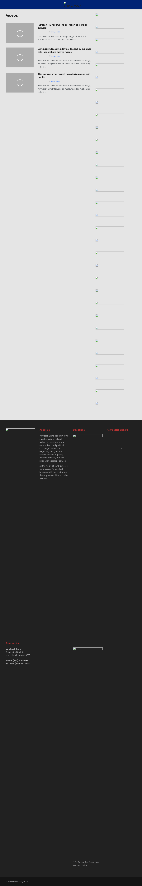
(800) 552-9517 (22, 663)
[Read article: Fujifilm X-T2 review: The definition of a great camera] (20, 33)
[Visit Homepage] (73, 4)
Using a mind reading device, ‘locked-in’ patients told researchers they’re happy (64, 50)
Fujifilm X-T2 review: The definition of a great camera (62, 26)
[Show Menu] (7, 4)
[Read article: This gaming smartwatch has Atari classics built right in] (20, 83)
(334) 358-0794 (21, 660)
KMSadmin (55, 32)
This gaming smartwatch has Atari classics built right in (64, 75)
